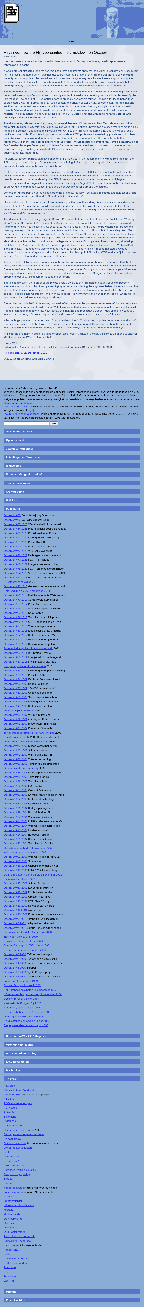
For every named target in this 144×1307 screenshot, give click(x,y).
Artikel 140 (10, 1112)
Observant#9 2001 (15, 918)
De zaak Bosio (12, 1138)
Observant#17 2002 (15, 883)
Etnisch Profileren (14, 1165)
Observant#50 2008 (15, 697)
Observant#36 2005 (15, 781)
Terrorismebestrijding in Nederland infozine (29, 732)
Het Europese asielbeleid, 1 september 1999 (30, 989)
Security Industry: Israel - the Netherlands (28, 648)
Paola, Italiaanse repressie (19, 1236)
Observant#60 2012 (15, 644)
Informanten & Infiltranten (19, 1205)
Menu (72, 41)
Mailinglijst (13, 1070)
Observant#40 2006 (15, 759)
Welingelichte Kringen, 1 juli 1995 (23, 1003)
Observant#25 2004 (15, 830)
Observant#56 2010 (15, 670)
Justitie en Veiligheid (19, 448)
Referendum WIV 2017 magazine (23, 590)
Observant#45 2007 (15, 723)
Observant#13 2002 (15, 901)
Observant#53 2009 (15, 683)
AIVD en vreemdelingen (18, 1103)
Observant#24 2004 (15, 834)
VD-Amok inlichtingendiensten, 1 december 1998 (33, 994)
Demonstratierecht (15, 1143)
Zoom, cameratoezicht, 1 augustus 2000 (28, 932)
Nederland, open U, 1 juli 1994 (22, 1007)
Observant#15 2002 (15, 892)
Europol (8, 1178)
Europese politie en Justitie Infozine (25, 666)
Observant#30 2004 (15, 808)
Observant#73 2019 (15, 577)
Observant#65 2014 (15, 621)
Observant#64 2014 (15, 626)
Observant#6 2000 (15, 954)
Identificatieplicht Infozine (19, 710)
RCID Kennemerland (16, 1263)
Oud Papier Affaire (15, 1231)
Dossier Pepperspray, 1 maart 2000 (25, 949)
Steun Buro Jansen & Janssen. (22, 413)
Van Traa (9, 1280)
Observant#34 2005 (15, 790)
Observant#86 (12, 519)
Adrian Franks (12, 1094)
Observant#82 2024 (15, 537)
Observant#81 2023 (15, 541)
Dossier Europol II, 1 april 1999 (22, 985)
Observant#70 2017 (15, 599)
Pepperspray (11, 1249)
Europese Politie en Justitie (20, 1169)
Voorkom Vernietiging (19, 1044)
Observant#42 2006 (15, 750)
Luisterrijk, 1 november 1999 (21, 980)
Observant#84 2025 (15, 528)
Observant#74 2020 (15, 572)
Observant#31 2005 (15, 803)
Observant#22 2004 (15, 843)
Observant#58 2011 (15, 657)
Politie (7, 1254)
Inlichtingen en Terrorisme (23, 457)
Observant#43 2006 (15, 745)
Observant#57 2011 (15, 661)
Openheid (9, 1223)
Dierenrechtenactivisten (18, 1147)
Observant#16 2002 (15, 887)
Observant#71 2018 (15, 595)
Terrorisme (10, 1276)
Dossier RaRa (12, 1160)
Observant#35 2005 (15, 785)
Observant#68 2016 (15, 608)
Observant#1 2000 (15, 976)
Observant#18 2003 (15, 870)
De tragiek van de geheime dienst (24, 1134)
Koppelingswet (12, 1187)
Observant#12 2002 (15, 905)
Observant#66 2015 (15, 617)
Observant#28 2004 (15, 816)
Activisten (9, 1085)
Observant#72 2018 (15, 586)
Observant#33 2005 (15, 794)
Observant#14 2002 (15, 896)
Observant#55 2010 (15, 675)
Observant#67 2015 (15, 612)
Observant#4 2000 (15, 963)
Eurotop (8, 1183)
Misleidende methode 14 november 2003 (28, 847)
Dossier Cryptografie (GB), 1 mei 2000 (26, 945)
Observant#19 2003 (15, 865)
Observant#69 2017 (15, 603)
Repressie (10, 1267)
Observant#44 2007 (15, 728)
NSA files (11, 500)
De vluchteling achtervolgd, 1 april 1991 (27, 1020)
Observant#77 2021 (15, 559)
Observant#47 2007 (15, 714)
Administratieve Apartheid (19, 1089)
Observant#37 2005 (15, 776)
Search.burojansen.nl (19, 431)
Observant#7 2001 (15, 927)
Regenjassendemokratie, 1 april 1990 (26, 1025)
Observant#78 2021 (15, 555)
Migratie (8, 1209)
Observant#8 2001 (15, 923)
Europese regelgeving (17, 1174)
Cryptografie (11, 1129)
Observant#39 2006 (15, 763)
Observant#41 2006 (15, 754)
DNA (6, 1152)
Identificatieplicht (13, 1200)
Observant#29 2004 (15, 812)
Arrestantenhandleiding (17, 581)
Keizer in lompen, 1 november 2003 (25, 852)
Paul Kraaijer (11, 1245)
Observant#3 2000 (15, 967)
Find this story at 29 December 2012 (25, 352)
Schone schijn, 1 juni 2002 (19, 878)
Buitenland (10, 1116)
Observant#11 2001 (15, 909)
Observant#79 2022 (15, 550)
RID (6, 1271)
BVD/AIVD (10, 1121)
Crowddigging (15, 491)
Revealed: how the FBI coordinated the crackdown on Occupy (55, 52)
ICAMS (8, 1196)
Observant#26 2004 (15, 825)
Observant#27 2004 (15, 821)
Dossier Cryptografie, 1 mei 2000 (23, 940)
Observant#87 (12, 515)
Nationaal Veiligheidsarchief (24, 474)
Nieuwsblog (13, 465)
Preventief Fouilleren (16, 1258)
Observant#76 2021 (15, 564)
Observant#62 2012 (15, 634)
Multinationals (12, 1214)
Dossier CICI (11, 1156)
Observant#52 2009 (15, 688)
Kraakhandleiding (17, 1061)
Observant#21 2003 (15, 856)
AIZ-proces (10, 1107)
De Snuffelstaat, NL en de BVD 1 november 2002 (33, 874)
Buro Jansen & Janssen (18, 406)
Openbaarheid (15, 440)
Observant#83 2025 (15, 533)
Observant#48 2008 (15, 706)
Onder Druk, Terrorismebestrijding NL (26, 741)
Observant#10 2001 (15, 914)
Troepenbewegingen (19, 482)
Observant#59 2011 (15, 652)
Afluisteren (10, 1098)
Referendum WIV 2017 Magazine (26, 1036)
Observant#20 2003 (15, 861)
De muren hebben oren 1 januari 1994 (26, 1011)
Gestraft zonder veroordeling (21, 768)
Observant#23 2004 (15, 839)
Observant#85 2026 (15, 524)
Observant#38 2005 (15, 772)
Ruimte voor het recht (16, 737)
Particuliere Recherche (17, 1240)
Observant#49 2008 (15, 701)
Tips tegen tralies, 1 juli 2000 (21, 936)
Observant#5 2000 (15, 958)
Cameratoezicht (13, 1125)
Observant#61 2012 (15, 639)
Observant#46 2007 (15, 719)
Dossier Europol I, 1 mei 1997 (21, 998)
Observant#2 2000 (15, 972)
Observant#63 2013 (15, 630)
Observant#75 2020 (15, 568)
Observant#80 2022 (15, 546)
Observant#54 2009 (15, 679)
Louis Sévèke (12, 1191)
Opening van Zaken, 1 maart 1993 (24, 1016)
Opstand (9, 1227)
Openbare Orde (13, 1218)
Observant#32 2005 (15, 799)
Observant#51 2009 (15, 692)
